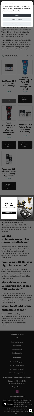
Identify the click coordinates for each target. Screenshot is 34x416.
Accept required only (17, 19)
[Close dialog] (32, 197)
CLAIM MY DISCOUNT (9, 212)
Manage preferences (17, 24)
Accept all (17, 15)
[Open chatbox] (30, 410)
